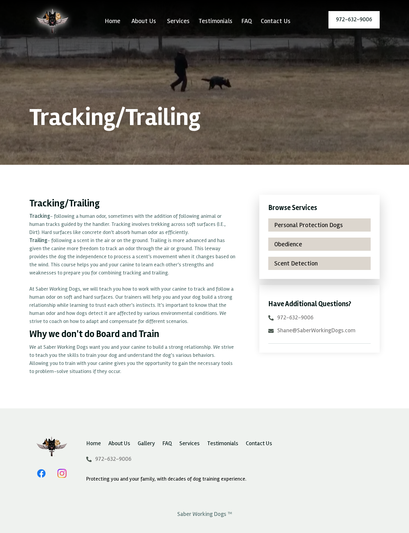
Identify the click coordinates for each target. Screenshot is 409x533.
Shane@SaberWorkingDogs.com (316, 330)
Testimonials (215, 21)
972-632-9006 (295, 317)
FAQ (246, 21)
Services (178, 21)
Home (112, 21)
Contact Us (275, 21)
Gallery (146, 443)
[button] (144, 21)
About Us (119, 443)
